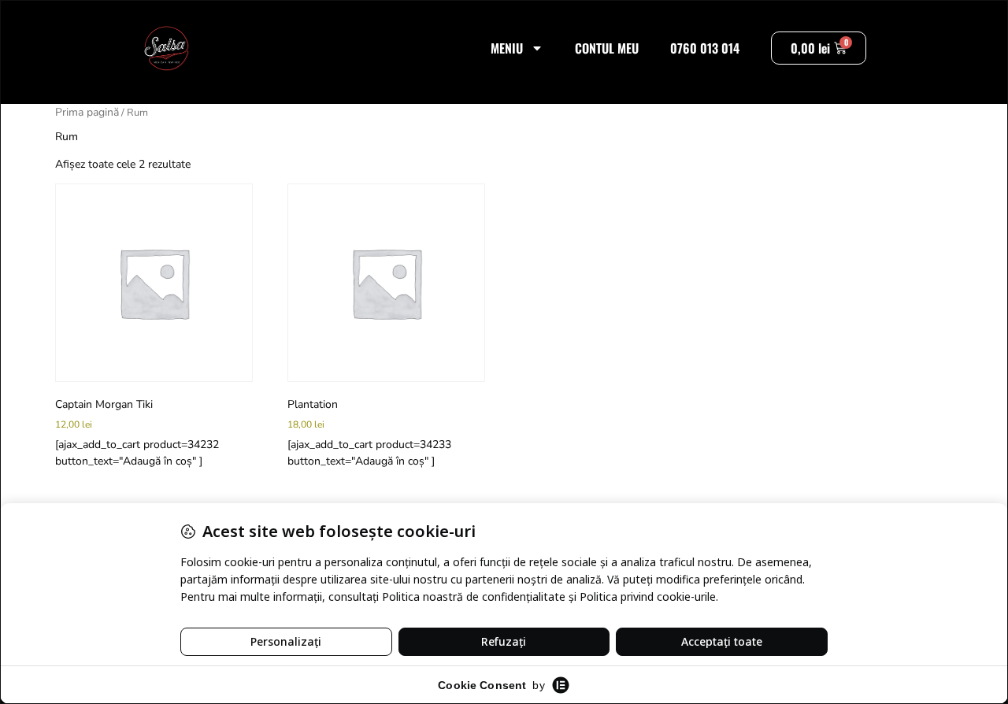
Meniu (507, 48)
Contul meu (607, 48)
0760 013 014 (704, 48)
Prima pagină (87, 112)
